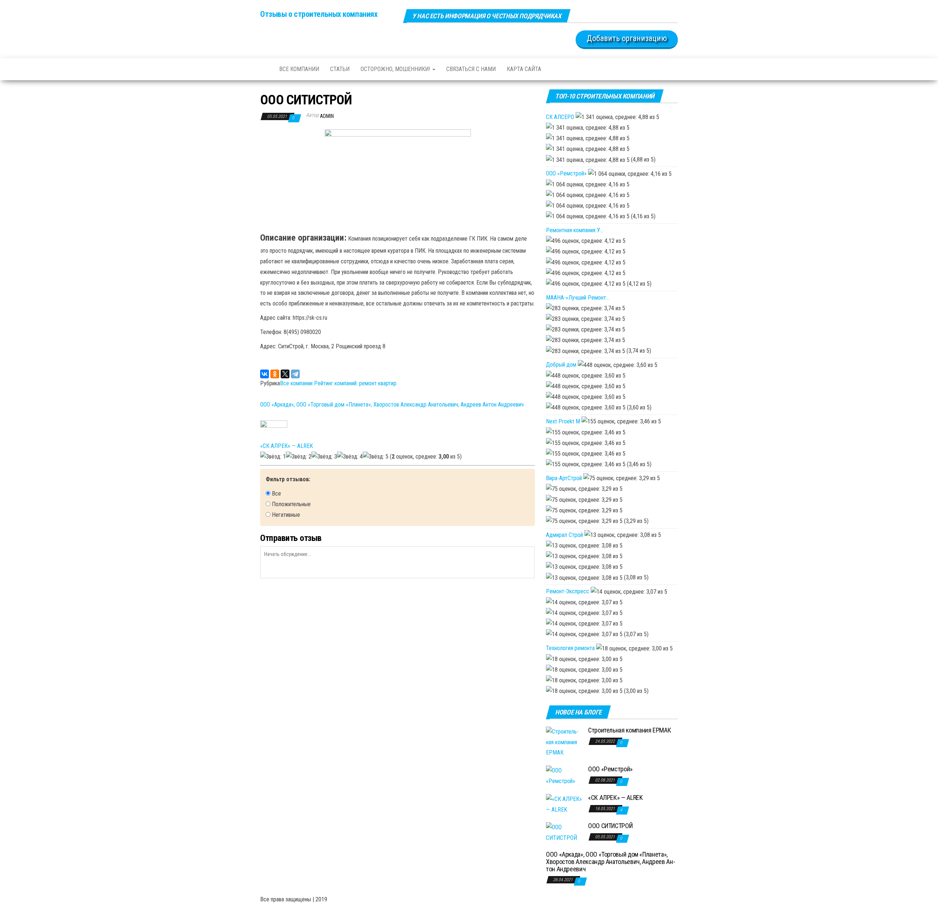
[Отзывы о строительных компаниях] (264, 69)
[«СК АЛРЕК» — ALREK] (564, 804)
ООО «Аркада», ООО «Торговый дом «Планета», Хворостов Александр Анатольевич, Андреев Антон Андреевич (392, 404)
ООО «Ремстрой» (566, 173)
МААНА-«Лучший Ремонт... (577, 297)
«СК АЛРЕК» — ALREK (286, 445)
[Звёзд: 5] (375, 457)
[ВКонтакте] (264, 374)
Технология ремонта (570, 648)
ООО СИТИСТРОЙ (610, 826)
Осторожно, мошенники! (396, 69)
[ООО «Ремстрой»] (564, 775)
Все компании (299, 69)
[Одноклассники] (274, 374)
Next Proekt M (563, 421)
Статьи (340, 69)
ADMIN (327, 116)
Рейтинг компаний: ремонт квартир (355, 383)
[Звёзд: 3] (324, 457)
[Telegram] (295, 374)
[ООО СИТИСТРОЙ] (564, 832)
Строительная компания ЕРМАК (629, 730)
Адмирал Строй (564, 534)
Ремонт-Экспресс (567, 591)
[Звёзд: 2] (298, 457)
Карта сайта (524, 69)
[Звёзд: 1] (273, 457)
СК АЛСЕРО (560, 117)
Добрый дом (561, 364)
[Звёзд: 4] (350, 457)
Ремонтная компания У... (574, 230)
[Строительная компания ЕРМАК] (564, 741)
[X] (285, 374)
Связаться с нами (471, 69)
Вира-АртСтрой (564, 478)
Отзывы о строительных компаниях (318, 14)
